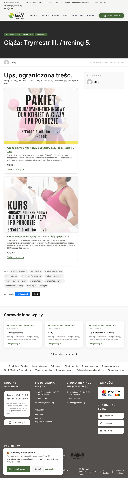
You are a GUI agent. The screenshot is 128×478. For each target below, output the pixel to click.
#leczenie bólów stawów (32, 276)
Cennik (65, 15)
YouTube (108, 430)
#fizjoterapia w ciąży (53, 271)
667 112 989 (31, 2)
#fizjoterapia (36, 271)
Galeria (55, 15)
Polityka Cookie (106, 471)
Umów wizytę (113, 15)
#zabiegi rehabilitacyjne (37, 286)
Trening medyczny (64, 370)
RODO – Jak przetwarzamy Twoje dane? (87, 471)
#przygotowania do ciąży (16, 281)
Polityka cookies (13, 462)
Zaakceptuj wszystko (18, 469)
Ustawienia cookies (119, 471)
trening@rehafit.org (14, 6)
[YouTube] (12, 9)
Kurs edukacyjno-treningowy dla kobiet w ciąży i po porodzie (38, 236)
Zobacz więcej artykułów (62, 354)
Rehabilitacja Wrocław (18, 366)
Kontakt (90, 15)
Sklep (74, 15)
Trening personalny (110, 366)
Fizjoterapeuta (71, 366)
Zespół (43, 15)
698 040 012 (100, 2)
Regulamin (39, 418)
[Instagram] (9, 9)
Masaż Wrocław (39, 366)
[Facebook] (5, 9)
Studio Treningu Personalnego (17, 370)
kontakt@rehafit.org (50, 2)
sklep (96, 82)
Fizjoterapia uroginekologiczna (90, 370)
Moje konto (39, 415)
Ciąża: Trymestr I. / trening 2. (102, 332)
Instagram (108, 423)
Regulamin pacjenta (43, 422)
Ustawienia (49, 469)
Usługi (32, 15)
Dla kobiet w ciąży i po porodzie (19, 34)
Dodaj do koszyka (15, 169)
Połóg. (51, 332)
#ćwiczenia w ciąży (19, 271)
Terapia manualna (90, 366)
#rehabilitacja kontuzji (54, 281)
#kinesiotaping (12, 276)
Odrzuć (37, 469)
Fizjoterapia (56, 366)
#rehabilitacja (35, 281)
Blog (82, 15)
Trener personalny (43, 370)
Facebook (24, 294)
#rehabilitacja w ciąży (14, 286)
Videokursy (41, 34)
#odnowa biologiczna (54, 276)
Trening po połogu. (15, 332)
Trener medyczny (116, 370)
